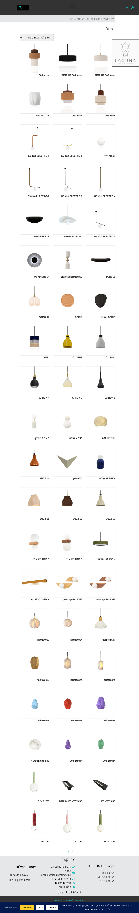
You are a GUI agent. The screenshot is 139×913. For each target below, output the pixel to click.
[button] (73, 6)
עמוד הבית (108, 19)
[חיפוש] (20, 7)
